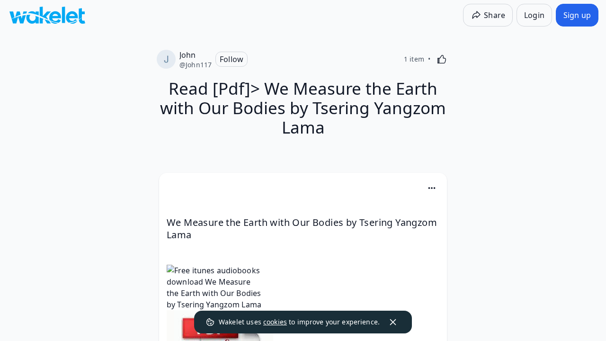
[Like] (441, 59)
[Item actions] (431, 188)
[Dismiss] (393, 322)
